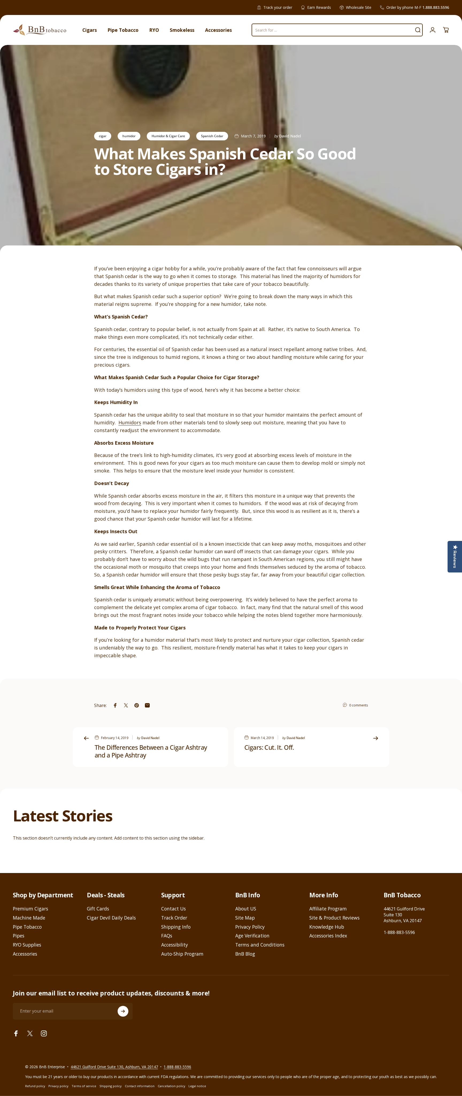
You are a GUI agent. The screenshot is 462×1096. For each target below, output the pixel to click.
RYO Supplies (27, 945)
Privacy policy (58, 1086)
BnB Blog (245, 954)
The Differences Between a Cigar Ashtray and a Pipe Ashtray (151, 751)
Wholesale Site (358, 7)
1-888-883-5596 (399, 932)
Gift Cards (98, 909)
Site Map (245, 918)
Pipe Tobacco (27, 927)
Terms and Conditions (259, 945)
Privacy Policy (250, 927)
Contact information (140, 1086)
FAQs (166, 936)
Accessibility (174, 945)
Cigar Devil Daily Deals (111, 918)
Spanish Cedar (212, 136)
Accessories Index (328, 936)
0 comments (358, 705)
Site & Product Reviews (334, 918)
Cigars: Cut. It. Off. (269, 747)
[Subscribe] (123, 1011)
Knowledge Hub (326, 927)
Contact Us (173, 909)
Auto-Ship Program (182, 954)
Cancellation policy (171, 1086)
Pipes (18, 936)
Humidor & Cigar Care (168, 136)
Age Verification (252, 936)
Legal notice (197, 1086)
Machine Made (29, 918)
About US (245, 909)
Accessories (25, 954)
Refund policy (35, 1086)
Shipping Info (176, 927)
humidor (129, 136)
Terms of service (84, 1086)
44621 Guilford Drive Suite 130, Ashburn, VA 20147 (114, 1066)
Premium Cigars (30, 909)
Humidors (129, 422)
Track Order (174, 918)
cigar (102, 136)
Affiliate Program (328, 909)
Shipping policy (110, 1086)
